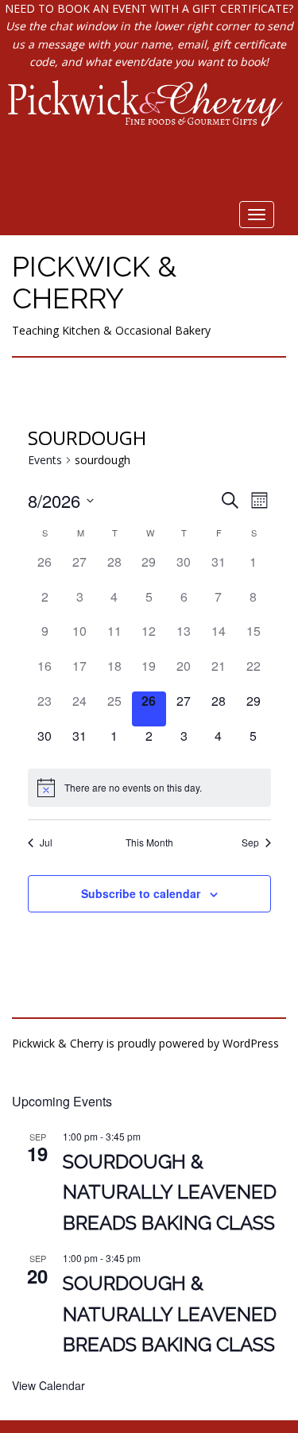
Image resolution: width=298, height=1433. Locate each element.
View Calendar (48, 1385)
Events (45, 459)
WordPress (251, 1043)
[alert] (149, 788)
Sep (250, 842)
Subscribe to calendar (140, 893)
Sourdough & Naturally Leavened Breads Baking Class (170, 1192)
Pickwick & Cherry (94, 282)
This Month (149, 842)
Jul (46, 842)
